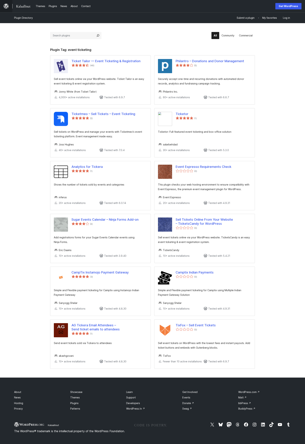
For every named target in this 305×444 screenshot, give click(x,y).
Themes (75, 397)
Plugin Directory (23, 17)
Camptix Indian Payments (195, 272)
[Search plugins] (97, 35)
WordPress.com (249, 391)
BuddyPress (246, 408)
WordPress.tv (135, 408)
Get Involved (190, 391)
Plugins (74, 403)
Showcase (76, 391)
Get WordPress (288, 6)
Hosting (18, 403)
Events (186, 397)
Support (131, 397)
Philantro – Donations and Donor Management (210, 61)
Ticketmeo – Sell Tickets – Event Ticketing (103, 114)
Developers (133, 403)
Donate (188, 403)
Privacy (18, 408)
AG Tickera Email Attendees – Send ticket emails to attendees (95, 327)
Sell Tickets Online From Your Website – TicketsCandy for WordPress (204, 221)
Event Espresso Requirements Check (203, 167)
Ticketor (182, 114)
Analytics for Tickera (87, 167)
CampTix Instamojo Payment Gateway (100, 272)
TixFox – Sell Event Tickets (196, 325)
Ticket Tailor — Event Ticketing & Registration (105, 61)
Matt (242, 397)
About (17, 391)
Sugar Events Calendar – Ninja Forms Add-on (105, 219)
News (17, 397)
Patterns (75, 408)
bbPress (244, 403)
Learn (129, 391)
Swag (187, 408)
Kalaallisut (53, 425)
